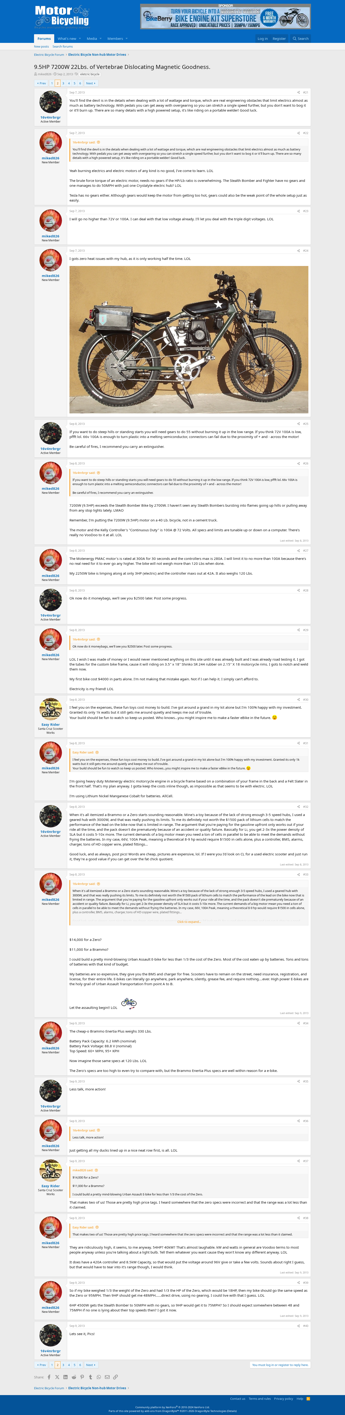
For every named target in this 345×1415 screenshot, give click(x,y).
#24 (305, 251)
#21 (305, 92)
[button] (80, 38)
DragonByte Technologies (210, 1411)
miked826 (44, 74)
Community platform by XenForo (172, 1407)
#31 (305, 743)
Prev (43, 83)
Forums (44, 38)
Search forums (63, 46)
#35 (305, 1081)
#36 (305, 1121)
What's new (67, 38)
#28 (305, 590)
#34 (305, 1023)
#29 (305, 630)
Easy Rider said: (83, 752)
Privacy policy (283, 1398)
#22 (305, 133)
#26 (305, 463)
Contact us (237, 1398)
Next (89, 83)
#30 (305, 700)
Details (232, 1411)
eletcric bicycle (90, 74)
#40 (305, 1326)
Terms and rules (260, 1398)
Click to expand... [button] (189, 922)
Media (92, 38)
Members (115, 38)
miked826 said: (83, 1170)
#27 (305, 551)
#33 (305, 874)
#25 (305, 424)
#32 (305, 807)
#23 (305, 211)
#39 (305, 1283)
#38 (305, 1218)
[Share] (298, 92)
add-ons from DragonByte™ (162, 1411)
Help (300, 1398)
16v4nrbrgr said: (84, 142)
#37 (305, 1161)
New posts (41, 46)
